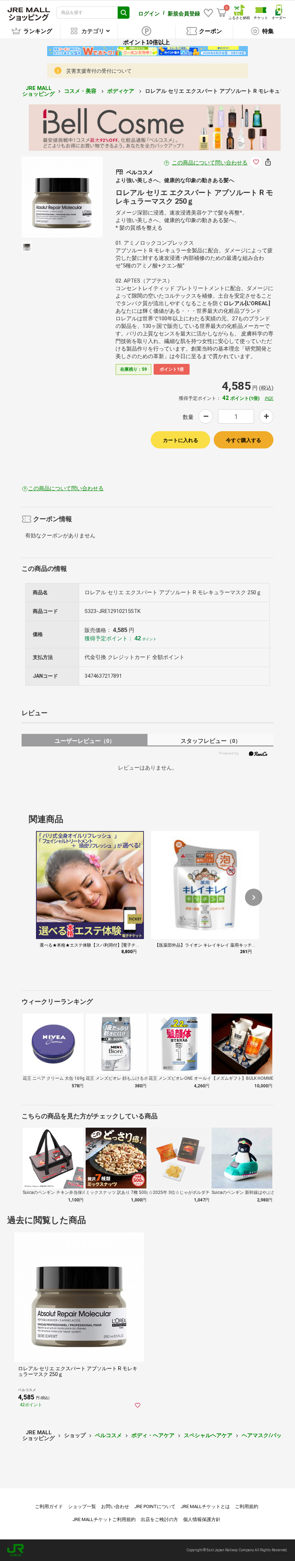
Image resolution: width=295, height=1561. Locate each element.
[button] (254, 897)
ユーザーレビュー (85, 740)
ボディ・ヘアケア (152, 1435)
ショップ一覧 (82, 1506)
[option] (62, 197)
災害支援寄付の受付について (99, 71)
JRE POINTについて (155, 1506)
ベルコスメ (108, 1435)
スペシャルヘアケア (208, 1435)
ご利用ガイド (49, 1506)
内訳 (269, 398)
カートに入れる (180, 440)
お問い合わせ (115, 1506)
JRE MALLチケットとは (205, 1506)
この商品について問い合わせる (210, 162)
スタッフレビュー (211, 740)
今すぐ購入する (243, 440)
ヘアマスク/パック (264, 1435)
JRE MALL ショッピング (38, 91)
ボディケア (121, 91)
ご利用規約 (246, 1506)
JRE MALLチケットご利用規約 (104, 1519)
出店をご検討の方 (159, 1519)
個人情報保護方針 (202, 1519)
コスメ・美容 (81, 91)
